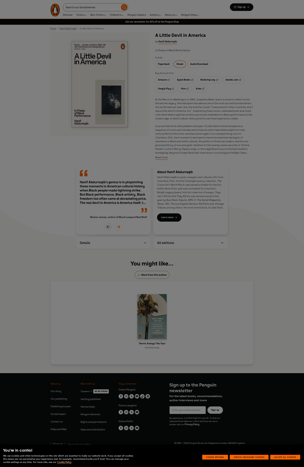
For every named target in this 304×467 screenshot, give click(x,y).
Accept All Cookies (285, 457)
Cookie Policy (64, 462)
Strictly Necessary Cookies (249, 457)
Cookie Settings (215, 457)
